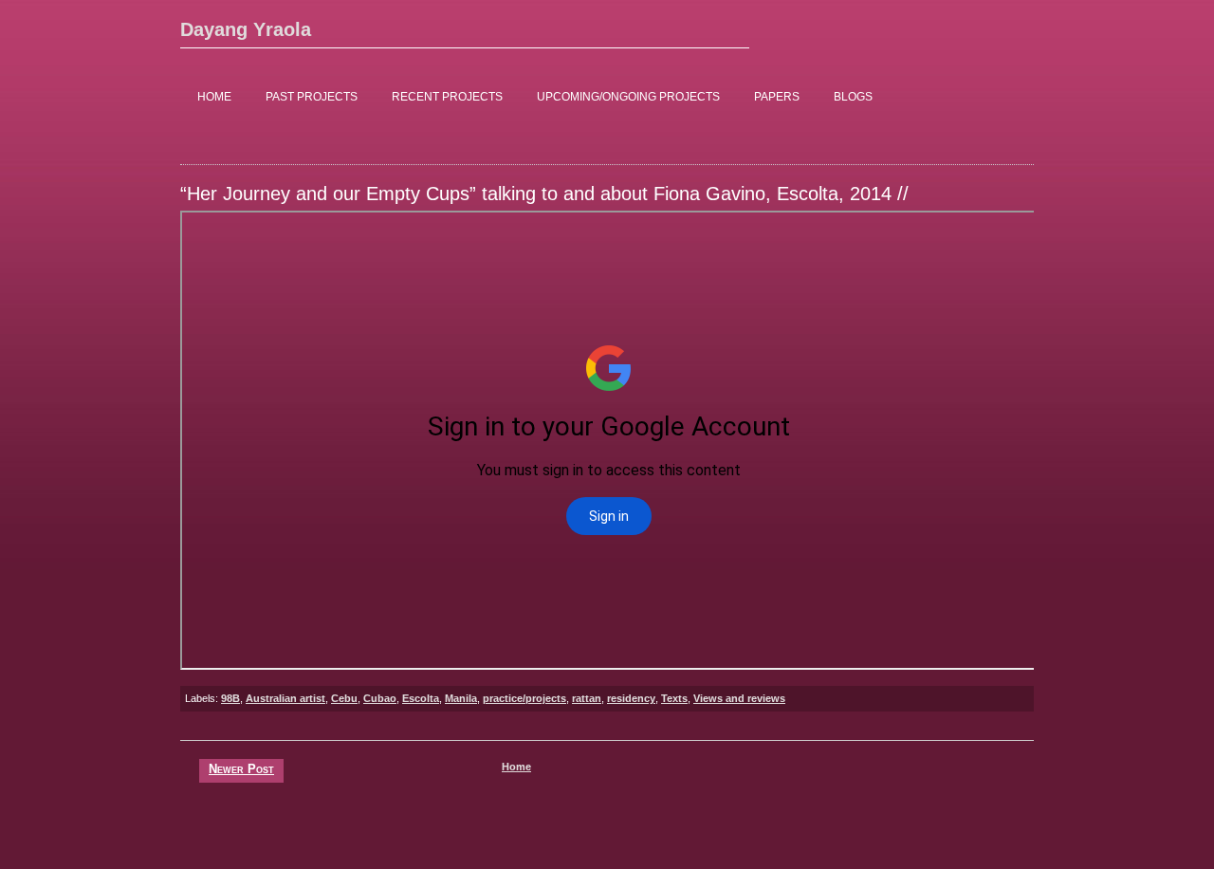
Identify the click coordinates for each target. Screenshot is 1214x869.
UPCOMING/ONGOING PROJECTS (628, 96)
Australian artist (285, 698)
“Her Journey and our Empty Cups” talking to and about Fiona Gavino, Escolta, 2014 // (544, 193)
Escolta (420, 698)
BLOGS (853, 96)
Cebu (344, 698)
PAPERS (777, 96)
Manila (461, 698)
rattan (586, 698)
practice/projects (524, 698)
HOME (214, 96)
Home (516, 766)
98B (230, 698)
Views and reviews (739, 698)
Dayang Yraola (245, 29)
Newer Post (241, 769)
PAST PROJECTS (312, 96)
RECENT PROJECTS (447, 96)
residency (631, 698)
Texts (674, 698)
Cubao (379, 698)
